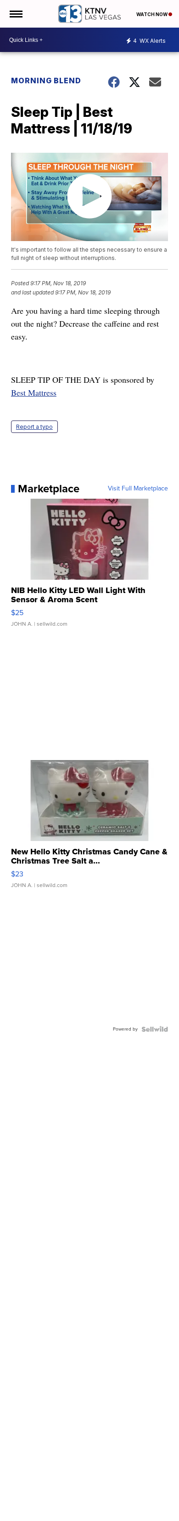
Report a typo (34, 426)
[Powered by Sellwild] (154, 1029)
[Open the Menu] (15, 13)
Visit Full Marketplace (138, 488)
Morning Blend (46, 80)
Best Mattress (33, 392)
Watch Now (152, 14)
